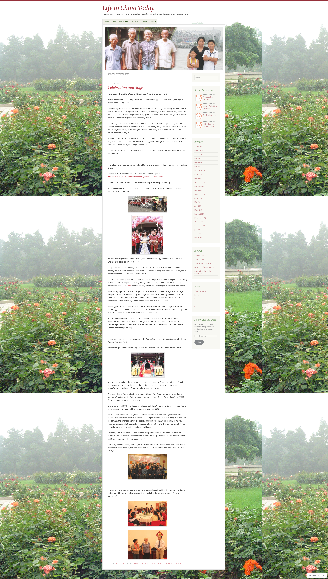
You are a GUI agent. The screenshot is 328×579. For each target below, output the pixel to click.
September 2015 (200, 182)
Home (106, 22)
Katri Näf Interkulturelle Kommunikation (202, 272)
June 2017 (198, 166)
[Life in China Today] (164, 48)
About (114, 22)
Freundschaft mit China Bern (204, 267)
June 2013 (198, 230)
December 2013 (200, 218)
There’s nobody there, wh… (208, 98)
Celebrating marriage (125, 87)
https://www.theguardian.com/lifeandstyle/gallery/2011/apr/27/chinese (137, 177)
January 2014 (199, 214)
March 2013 (198, 238)
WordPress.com (200, 307)
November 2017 (200, 162)
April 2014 (198, 206)
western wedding (166, 563)
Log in (196, 295)
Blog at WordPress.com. (164, 573)
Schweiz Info (124, 22)
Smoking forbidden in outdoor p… (210, 107)
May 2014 (197, 202)
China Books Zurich (201, 259)
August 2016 (198, 174)
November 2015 (200, 178)
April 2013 (198, 234)
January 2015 (199, 186)
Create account (200, 291)
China (129, 285)
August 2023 (198, 146)
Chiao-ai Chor (199, 255)
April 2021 (198, 154)
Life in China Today (128, 8)
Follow (199, 342)
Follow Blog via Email (205, 319)
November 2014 (200, 190)
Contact (153, 22)
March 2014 (198, 210)
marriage (135, 563)
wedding (157, 563)
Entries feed (198, 299)
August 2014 (198, 198)
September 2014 (200, 194)
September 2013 (200, 226)
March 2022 (198, 150)
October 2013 (199, 222)
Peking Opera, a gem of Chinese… (209, 125)
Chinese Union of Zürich (203, 263)
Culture (144, 22)
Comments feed (200, 303)
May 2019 (197, 158)
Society (135, 22)
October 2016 (199, 170)
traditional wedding (146, 563)
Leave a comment (180, 563)
